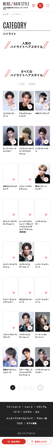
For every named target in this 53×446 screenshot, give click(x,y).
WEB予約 (15, 441)
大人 (37, 412)
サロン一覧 (42, 418)
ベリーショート (13, 407)
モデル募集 (31, 423)
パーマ (17, 412)
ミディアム (42, 407)
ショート (29, 407)
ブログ (19, 423)
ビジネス (27, 412)
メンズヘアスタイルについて (19, 418)
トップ (5, 14)
